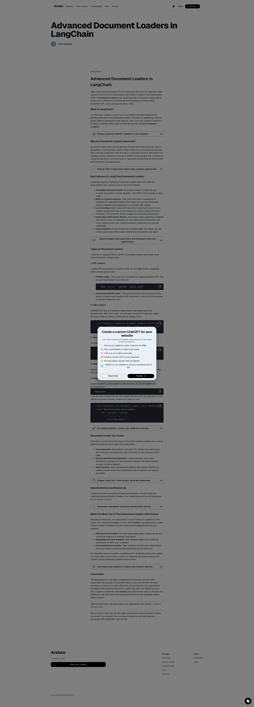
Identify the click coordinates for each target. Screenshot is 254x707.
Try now (139, 376)
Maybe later (113, 376)
